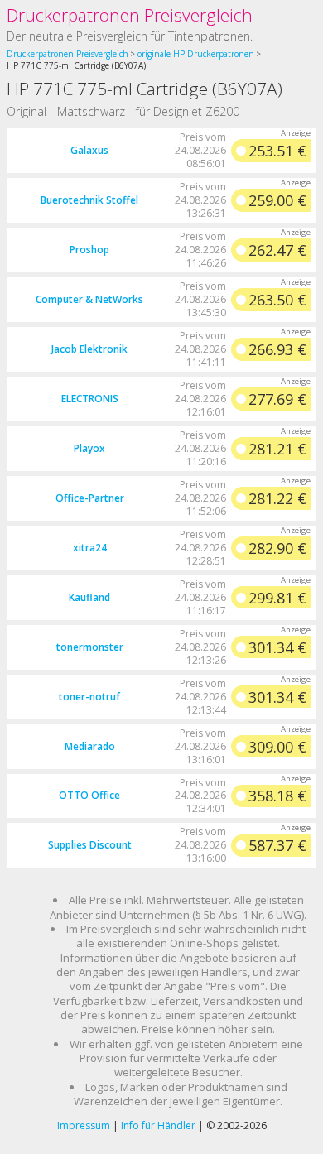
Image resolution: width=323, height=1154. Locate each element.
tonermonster (89, 647)
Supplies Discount (90, 845)
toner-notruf (89, 697)
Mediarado (90, 746)
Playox (89, 448)
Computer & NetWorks (89, 299)
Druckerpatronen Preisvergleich (130, 14)
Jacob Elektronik (89, 349)
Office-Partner (89, 498)
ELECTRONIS (89, 399)
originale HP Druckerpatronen (195, 54)
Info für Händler (158, 1125)
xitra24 (90, 548)
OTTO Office (89, 795)
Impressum (83, 1125)
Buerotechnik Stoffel (89, 200)
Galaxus (89, 150)
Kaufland (89, 597)
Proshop (89, 250)
